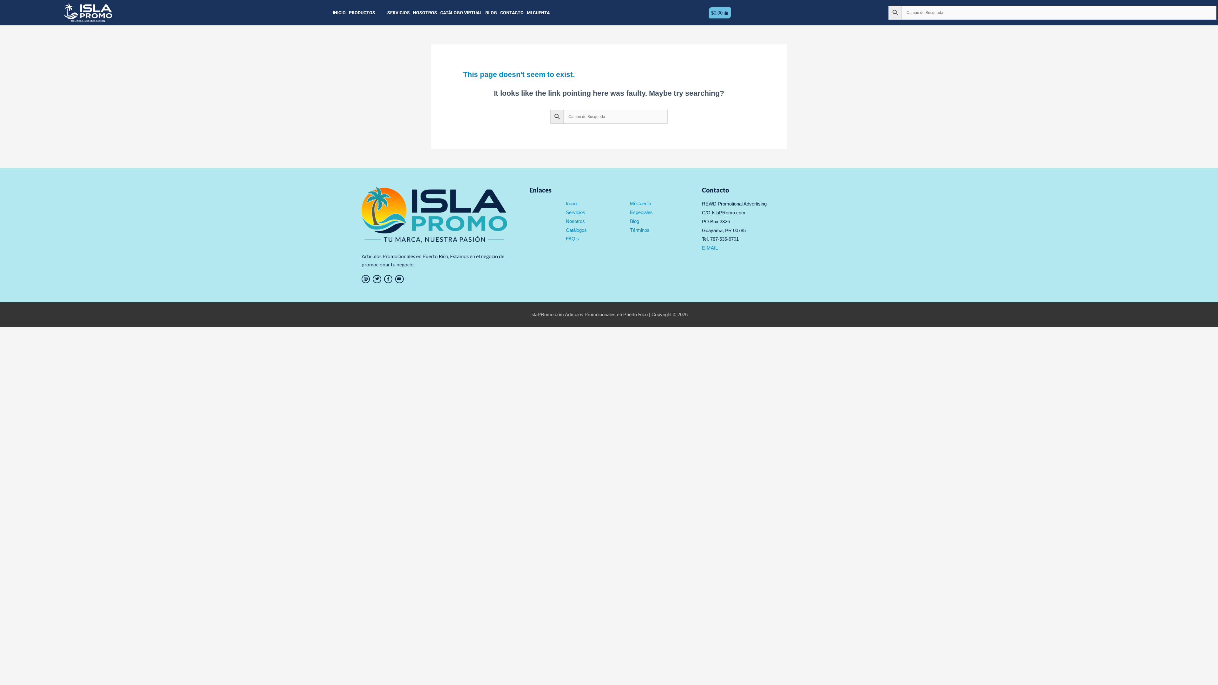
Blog (634, 221)
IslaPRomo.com (547, 314)
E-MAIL (710, 248)
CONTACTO (512, 12)
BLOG (491, 12)
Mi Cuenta (640, 203)
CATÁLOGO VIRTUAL (461, 12)
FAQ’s (572, 238)
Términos (640, 230)
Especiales (641, 212)
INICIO (339, 12)
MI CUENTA (538, 12)
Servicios (575, 212)
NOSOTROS (425, 12)
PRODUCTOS (362, 12)
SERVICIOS (398, 12)
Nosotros (575, 221)
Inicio (571, 203)
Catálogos (576, 230)
